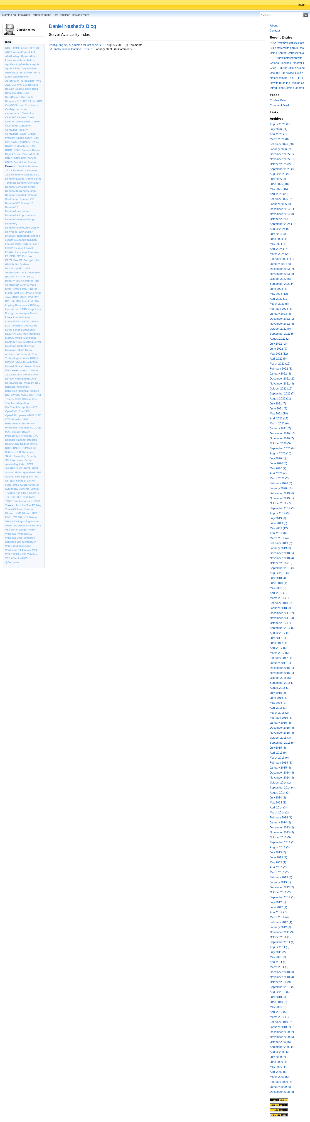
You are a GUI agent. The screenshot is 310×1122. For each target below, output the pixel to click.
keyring (9, 305)
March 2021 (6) (279, 423)
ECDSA (29, 231)
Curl (36, 137)
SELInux (10, 460)
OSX (38, 415)
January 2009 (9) (280, 1086)
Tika (23, 493)
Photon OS (28, 423)
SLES (19, 468)
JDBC (15, 297)
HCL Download (31, 272)
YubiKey (32, 554)
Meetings (10, 346)
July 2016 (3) (278, 692)
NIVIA (18, 362)
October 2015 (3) (280, 737)
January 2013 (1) (280, 882)
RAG (35, 435)
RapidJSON (12, 444)
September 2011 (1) (282, 942)
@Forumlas (12, 562)
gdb (32, 260)
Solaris (9, 472)
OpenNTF (31, 407)
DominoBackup (14, 215)
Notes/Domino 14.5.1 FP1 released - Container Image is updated (288, 78)
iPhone (29, 293)
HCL (21, 268)
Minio (28, 350)
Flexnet (28, 248)
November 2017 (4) (282, 618)
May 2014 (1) (278, 802)
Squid (24, 476)
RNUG (17, 448)
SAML (8, 456)
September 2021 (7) (282, 393)
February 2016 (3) (281, 717)
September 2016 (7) (282, 682)
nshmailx (23, 390)
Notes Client (30, 374)
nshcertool (23, 386)
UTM (14, 517)
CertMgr (10, 109)
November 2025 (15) (282, 159)
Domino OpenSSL (16, 195)
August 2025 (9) (280, 174)
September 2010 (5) (282, 987)
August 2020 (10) (280, 453)
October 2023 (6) (280, 278)
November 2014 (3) (282, 777)
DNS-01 (31, 158)
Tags (8, 42)
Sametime (28, 452)
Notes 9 (17, 374)
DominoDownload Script (20, 219)
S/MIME (35, 488)
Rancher (10, 439)
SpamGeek (28, 472)
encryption (23, 235)
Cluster (36, 121)
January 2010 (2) (280, 1027)
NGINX (34, 358)
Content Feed (278, 100)
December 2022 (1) (282, 318)
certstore (21, 109)
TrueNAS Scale (14, 509)
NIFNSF (9, 362)
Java (8, 297)
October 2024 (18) (281, 219)
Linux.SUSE (12, 321)
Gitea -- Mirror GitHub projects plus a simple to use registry (288, 68)
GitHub (9, 264)
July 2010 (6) (278, 997)
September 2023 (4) (282, 283)
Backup (9, 89)
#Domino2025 (19, 558)
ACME (16, 48)
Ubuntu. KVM (13, 513)
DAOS (35, 142)
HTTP (19, 276)
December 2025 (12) (282, 154)
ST (6, 480)
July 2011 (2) (278, 952)
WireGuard (11, 546)
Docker (32, 162)
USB (7, 517)
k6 (32, 301)
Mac (25, 333)
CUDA (28, 137)
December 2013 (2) (282, 827)
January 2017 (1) (280, 662)
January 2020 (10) (281, 488)
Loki (26, 325)
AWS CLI (22, 84)
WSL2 (8, 554)
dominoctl (31, 215)
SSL (36, 476)
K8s (36, 301)
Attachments (21, 76)
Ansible (17, 60)
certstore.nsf (12, 113)
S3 (34, 448)
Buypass (10, 101)
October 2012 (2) (280, 892)
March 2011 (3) (279, 967)
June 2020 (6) (278, 463)
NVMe (24, 395)
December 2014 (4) (282, 772)
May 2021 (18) (279, 413)
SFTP (30, 464)
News (25, 358)
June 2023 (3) (278, 288)
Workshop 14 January (18, 550)
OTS (7, 419)
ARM (8, 72)
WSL (35, 550)
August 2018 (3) (280, 573)
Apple (35, 64)
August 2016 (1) (280, 687)
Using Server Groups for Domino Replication (288, 53)
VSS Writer (11, 529)
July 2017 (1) (278, 638)
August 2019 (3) (280, 513)
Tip (7, 497)
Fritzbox (27, 256)
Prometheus (12, 435)
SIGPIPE (10, 468)
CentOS (37, 101)
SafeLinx (10, 452)
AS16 (15, 72)
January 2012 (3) (280, 927)
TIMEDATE (33, 493)
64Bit (8, 48)
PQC (8, 431)
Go (17, 264)
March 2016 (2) (279, 712)
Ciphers (22, 117)
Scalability (19, 456)
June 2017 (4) (278, 643)
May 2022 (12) (279, 353)
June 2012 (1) (278, 907)
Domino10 (27, 203)
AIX (33, 52)
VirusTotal (19, 525)
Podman (24, 427)
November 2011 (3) (282, 932)
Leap (31, 309)
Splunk (9, 476)
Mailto (18, 337)
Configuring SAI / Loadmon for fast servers (75, 45)
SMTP (27, 468)
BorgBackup (12, 97)
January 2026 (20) (281, 149)
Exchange (20, 240)
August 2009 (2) (280, 1052)
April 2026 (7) (278, 134)
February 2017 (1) (281, 658)
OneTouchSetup (15, 407)
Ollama (26, 399)
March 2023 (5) (279, 303)
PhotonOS (11, 427)
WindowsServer (26, 541)
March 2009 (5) (279, 1076)
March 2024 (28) (280, 254)
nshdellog (11, 390)
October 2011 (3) (280, 937)
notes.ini (29, 382)
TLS (19, 497)
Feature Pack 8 (30, 244)
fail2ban (32, 240)
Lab (17, 309)
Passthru (17, 419)
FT (20, 260)
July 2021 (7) (278, 403)
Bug (23, 97)
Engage (35, 235)
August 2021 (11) (280, 398)
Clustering (11, 125)
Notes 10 (25, 370)
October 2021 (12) (281, 388)
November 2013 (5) (282, 832)
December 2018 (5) (282, 553)
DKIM (36, 154)
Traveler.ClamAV (25, 505)
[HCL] (288, 1100)
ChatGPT (10, 117)
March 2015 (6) (279, 757)
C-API (23, 101)
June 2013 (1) (278, 857)
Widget (23, 529)
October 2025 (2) (280, 164)
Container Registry (16, 129)
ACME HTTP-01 (30, 48)
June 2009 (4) (278, 1062)
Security (32, 456)
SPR (17, 476)
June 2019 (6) (278, 523)
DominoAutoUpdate (17, 211)
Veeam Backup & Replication (22, 521)
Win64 (32, 529)
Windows (10, 533)
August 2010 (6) (280, 992)
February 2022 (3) (281, 368)
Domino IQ (11, 191)
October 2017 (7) (280, 623)
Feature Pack (13, 244)
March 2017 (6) (279, 653)
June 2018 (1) (278, 583)
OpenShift (11, 411)
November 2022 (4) (282, 323)
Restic (33, 444)
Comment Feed (279, 105)
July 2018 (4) (278, 578)
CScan (20, 137)
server (20, 460)
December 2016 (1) (282, 667)
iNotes (33, 288)
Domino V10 (27, 199)
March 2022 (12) (280, 363)
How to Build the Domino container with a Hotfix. (288, 83)
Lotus (33, 325)
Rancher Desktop (26, 439)
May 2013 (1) (278, 862)
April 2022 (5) (278, 358)
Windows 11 (24, 533)
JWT (36, 297)
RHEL (8, 448)
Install (8, 293)
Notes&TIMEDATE (25, 378)
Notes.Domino (13, 382)
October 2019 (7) (280, 503)
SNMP (35, 468)
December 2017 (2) (282, 613)
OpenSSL (11, 415)
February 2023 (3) (281, 308)
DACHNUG (24, 142)
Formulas (33, 252)
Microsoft (11, 350)
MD (20, 342)
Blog (35, 89)
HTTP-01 (28, 276)
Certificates (31, 105)
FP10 (12, 256)
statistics (29, 480)
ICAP (23, 284)
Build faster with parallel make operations (288, 48)
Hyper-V (10, 280)
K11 (7, 301)
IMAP (25, 288)
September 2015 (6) (282, 742)
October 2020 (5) (280, 443)
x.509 (23, 554)
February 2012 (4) (281, 922)
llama (35, 321)
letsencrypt (22, 313)
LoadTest (17, 325)
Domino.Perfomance (17, 227)
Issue (38, 293)
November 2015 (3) (282, 732)
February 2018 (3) (281, 603)
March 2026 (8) (279, 139)
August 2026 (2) (280, 124)
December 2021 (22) (282, 378)
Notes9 (9, 378)
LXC (19, 333)
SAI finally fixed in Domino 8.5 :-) (69, 49)
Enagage (10, 235)
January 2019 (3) (280, 548)
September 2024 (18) (283, 224)
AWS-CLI (10, 84)
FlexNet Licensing (16, 252)
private (26, 431)
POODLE (35, 427)
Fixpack (18, 248)
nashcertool (12, 354)
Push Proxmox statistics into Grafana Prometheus (288, 43)
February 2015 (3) (281, 762)
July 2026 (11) (278, 129)
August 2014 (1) (280, 792)
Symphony (11, 488)
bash (28, 89)
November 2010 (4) (282, 977)
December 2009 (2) (282, 1032)
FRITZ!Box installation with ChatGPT (288, 58)
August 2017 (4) (280, 633)
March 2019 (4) (279, 538)
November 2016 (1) (282, 672)
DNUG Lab (20, 162)
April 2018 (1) (278, 593)
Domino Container (28, 182)
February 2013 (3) (281, 877)
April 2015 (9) (278, 752)
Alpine (24, 56)
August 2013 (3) (280, 847)
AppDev (10, 64)
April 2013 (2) (278, 867)
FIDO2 (9, 248)
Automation (12, 80)
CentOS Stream (14, 105)
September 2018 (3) (282, 568)
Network (26, 354)
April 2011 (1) (278, 962)
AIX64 (8, 56)
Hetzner (10, 276)
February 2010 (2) (281, 1022)
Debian (36, 150)
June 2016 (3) (278, 697)
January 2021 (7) (280, 428)
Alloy (16, 56)
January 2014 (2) (280, 822)
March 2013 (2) (279, 872)
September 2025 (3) (282, 169)
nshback (10, 386)
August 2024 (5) (280, 229)
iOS (22, 293)
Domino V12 (12, 203)
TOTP (8, 501)
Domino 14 (19, 170)
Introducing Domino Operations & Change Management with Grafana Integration (288, 88)
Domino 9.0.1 (31, 174)
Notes (15, 370)
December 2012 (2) (282, 887)
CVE (7, 142)
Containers (11, 133)
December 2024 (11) (282, 209)
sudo (8, 484)
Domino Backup (15, 178)
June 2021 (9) (278, 408)
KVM (33, 305)
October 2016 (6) (280, 677)
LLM (7, 325)
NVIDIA (15, 395)
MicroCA (29, 346)
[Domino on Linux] (288, 1105)
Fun (26, 260)
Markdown (29, 337)
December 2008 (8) (282, 1091)
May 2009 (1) (278, 1066)
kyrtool (9, 309)
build (30, 97)
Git (37, 260)
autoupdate (27, 80)
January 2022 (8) (280, 373)
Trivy (39, 505)
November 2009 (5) (282, 1037)
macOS (9, 337)
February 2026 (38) (282, 144)
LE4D (23, 309)
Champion (28, 113)
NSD (37, 382)
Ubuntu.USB (29, 513)
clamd (19, 121)
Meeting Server (32, 342)
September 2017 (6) (282, 628)
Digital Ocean (13, 154)
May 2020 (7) (278, 468)
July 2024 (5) (278, 234)
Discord (27, 154)
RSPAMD (27, 448)
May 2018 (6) (278, 588)
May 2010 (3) (278, 1007)
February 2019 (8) (281, 543)
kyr (38, 305)
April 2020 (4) (278, 473)
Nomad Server (23, 366)
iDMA (8, 288)
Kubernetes (22, 305)
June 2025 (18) (279, 184)
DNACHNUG (12, 158)
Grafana (24, 264)
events (9, 240)
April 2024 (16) (279, 249)
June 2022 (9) (278, 348)
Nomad (9, 366)
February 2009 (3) (281, 1081)
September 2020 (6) (282, 448)
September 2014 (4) (282, 787)
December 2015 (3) (282, 727)
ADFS (8, 52)
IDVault (17, 288)
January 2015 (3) (280, 767)
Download (11, 231)
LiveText (25, 321)
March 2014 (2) (279, 812)
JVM (30, 297)
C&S (14, 142)
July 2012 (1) (278, 902)
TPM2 (36, 501)
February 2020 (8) (281, 483)
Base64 (19, 89)
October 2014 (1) (280, 782)
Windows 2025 (13, 537)
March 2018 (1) (279, 598)
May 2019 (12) (279, 528)
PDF (25, 419)
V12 (26, 517)
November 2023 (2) (282, 273)
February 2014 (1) (281, 817)
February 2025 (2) (281, 199)
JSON (23, 297)
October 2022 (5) (280, 328)
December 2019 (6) (282, 493)
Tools (32, 497)
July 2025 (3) (278, 179)
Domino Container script (20, 186)
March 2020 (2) (279, 478)
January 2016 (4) (280, 722)
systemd (24, 488)
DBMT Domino (22, 150)
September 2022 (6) (282, 333)
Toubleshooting (22, 501)
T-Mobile (10, 493)
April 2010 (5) (278, 1012)
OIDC (18, 399)
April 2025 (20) (279, 194)
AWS (38, 80)
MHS (20, 346)
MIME (21, 350)
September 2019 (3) (282, 508)
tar (18, 493)
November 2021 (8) (282, 383)
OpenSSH (24, 411)
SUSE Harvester (29, 484)
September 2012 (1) (282, 897)
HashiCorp (11, 268)
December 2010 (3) (282, 972)
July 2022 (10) (279, 343)
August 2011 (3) (279, 947)
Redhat (24, 444)
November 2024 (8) (282, 214)
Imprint (302, 4)
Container (25, 125)
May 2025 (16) (279, 189)
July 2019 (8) (278, 518)
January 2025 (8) (280, 204)
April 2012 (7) (278, 912)
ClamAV (10, 121)
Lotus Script (12, 329)
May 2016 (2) (278, 702)
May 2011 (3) (278, 957)
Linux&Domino (22, 317)
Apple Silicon (29, 68)
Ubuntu (28, 509)
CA (29, 101)
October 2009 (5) (280, 1042)
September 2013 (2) (282, 842)
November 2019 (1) (282, 498)
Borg (27, 93)
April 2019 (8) (278, 533)
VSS (38, 525)
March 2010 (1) (279, 1017)
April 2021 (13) (279, 418)
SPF (39, 472)
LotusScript (28, 329)
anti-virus (29, 60)
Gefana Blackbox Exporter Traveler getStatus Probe (288, 63)
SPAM (18, 472)
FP (6, 256)
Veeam (33, 517)
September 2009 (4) (282, 1047)
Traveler (10, 505)
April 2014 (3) (278, 807)
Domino (10, 166)
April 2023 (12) (279, 298)
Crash (23, 133)
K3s (13, 301)
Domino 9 (17, 174)
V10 (20, 517)
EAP (21, 231)
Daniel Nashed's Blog (72, 26)
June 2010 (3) (278, 1002)
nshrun (34, 390)
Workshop (25, 546)
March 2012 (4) (279, 917)
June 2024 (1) (278, 239)
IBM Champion (25, 280)
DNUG (9, 162)
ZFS (7, 558)
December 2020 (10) (282, 433)
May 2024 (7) (278, 244)
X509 (16, 554)
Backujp (33, 84)
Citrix (31, 117)
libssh (33, 313)
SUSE (15, 484)
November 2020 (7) (282, 438)
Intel (16, 293)
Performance (12, 423)
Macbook (34, 333)
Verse (8, 525)
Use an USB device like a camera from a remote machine (288, 73)
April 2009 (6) (278, 1071)
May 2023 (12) (279, 293)
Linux (8, 317)
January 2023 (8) (280, 313)
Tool (25, 497)
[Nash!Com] (288, 1110)
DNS (23, 158)
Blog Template (13, 93)
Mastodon (11, 342)
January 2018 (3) (280, 608)
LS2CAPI (10, 333)
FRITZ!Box (11, 260)
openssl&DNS (26, 415)
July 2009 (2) (278, 1057)
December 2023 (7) (282, 268)
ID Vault (31, 284)
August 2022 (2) (280, 338)
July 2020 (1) (278, 458)
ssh (31, 476)
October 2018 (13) (281, 563)
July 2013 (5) (278, 852)
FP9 (19, 256)
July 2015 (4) (278, 747)
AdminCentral (21, 52)
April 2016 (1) (278, 707)
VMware (30, 525)
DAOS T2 (10, 146)
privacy (16, 431)
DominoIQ (11, 223)
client (27, 121)
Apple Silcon (12, 68)
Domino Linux (27, 191)
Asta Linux (25, 72)
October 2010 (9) (280, 982)
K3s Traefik (23, 301)
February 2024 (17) (282, 258)
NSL (7, 395)
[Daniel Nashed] (288, 1115)
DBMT (8, 150)
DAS (32, 146)
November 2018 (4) (282, 558)
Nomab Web (30, 362)
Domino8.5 (11, 207)
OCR (31, 395)
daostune (23, 146)
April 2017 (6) (278, 648)
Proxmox (26, 435)
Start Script (16, 480)
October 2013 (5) (280, 837)
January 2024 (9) (280, 263)
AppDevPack (23, 64)
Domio (35, 227)
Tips (12, 497)
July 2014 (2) (278, 797)
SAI (19, 452)
